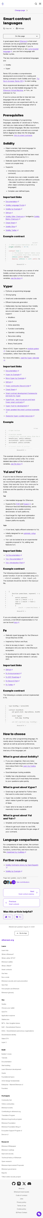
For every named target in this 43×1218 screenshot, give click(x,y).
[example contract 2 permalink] (2, 568)
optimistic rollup (30, 533)
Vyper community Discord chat (18, 386)
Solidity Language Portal (16, 205)
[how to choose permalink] (2, 734)
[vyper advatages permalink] (2, 787)
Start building (6, 1065)
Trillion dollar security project (11, 1177)
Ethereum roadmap (8, 1150)
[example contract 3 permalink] (2, 690)
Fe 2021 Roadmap (13, 677)
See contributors (22, 882)
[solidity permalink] (2, 143)
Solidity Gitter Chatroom (16, 216)
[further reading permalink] (2, 860)
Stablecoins (5, 1019)
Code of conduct (21, 1195)
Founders (5, 1088)
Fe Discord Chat (13, 681)
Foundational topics (8, 1077)
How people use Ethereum (10, 988)
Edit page (20, 28)
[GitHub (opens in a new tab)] (14, 1183)
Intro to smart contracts (23, 135)
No (20, 917)
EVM (18, 504)
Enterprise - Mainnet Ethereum (12, 1084)
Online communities (8, 1104)
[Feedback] (39, 1214)
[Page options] (13, 28)
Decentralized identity (9, 1035)
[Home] (3, 3)
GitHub (9, 213)
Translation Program (8, 1115)
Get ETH (4, 1012)
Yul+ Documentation (14, 559)
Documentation (12, 202)
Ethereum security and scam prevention (15, 981)
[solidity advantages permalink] (2, 756)
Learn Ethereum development (11, 1069)
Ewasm (27, 504)
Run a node (5, 977)
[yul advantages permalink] (2, 817)
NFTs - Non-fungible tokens (11, 1023)
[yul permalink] (2, 472)
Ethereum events (7, 1108)
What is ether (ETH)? (8, 958)
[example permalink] (2, 422)
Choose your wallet (8, 1008)
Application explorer (8, 1015)
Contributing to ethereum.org (11, 1111)
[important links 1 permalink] (2, 366)
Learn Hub (5, 950)
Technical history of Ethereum (11, 1157)
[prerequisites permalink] (2, 115)
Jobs (21, 1199)
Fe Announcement (14, 673)
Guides (4, 1004)
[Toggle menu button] (40, 4)
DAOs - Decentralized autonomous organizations (18, 1031)
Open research (7, 1161)
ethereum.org (8, 940)
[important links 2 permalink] (2, 550)
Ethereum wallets (7, 962)
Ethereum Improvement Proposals (13, 1165)
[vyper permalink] (2, 286)
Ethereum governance (9, 1169)
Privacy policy (21, 1202)
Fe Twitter (10, 685)
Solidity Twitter (12, 230)
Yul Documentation (14, 555)
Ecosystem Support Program (12, 1130)
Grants (4, 1073)
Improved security (8, 1154)
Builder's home (7, 1054)
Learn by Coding (29, 766)
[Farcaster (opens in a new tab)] (19, 1183)
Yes (9, 917)
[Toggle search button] (36, 4)
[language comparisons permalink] (2, 840)
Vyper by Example (13, 375)
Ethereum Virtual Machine (13, 90)
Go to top (23, 933)
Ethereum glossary (8, 992)
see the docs (16, 278)
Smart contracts (7, 969)
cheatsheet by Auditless (16, 852)
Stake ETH (5, 1038)
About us (21, 1188)
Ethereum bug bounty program (12, 1119)
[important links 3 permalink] (2, 665)
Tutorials (4, 1058)
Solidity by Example (14, 209)
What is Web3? (6, 966)
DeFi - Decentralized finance (11, 1027)
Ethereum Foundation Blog (11, 1127)
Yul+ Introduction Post (15, 563)
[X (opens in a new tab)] (24, 1183)
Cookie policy (21, 1209)
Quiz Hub (5, 985)
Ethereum (23, 41)
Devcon (5, 1134)
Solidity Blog (11, 227)
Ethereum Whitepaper (9, 1146)
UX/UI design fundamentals (11, 1081)
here (16, 622)
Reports (4, 1173)
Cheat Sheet (11, 223)
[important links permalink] (2, 197)
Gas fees (5, 973)
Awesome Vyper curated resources (20, 416)
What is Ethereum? (8, 954)
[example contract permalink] (2, 236)
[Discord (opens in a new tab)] (29, 1183)
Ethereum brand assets (21, 1192)
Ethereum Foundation (9, 1123)
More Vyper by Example (16, 378)
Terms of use (21, 1205)
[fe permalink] (2, 630)
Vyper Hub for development (17, 406)
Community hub (7, 1100)
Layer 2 (4, 1042)
